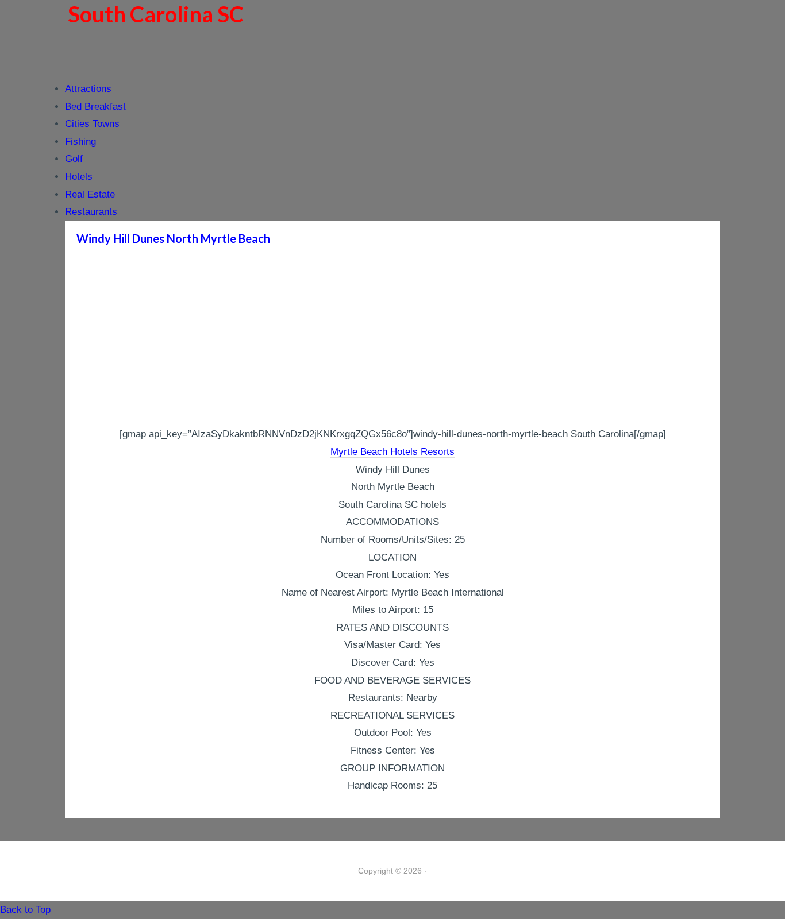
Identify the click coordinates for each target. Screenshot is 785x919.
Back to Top (25, 909)
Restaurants (91, 211)
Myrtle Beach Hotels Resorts (392, 451)
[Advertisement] (392, 339)
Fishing (80, 141)
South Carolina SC (156, 14)
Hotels (79, 176)
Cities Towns (92, 123)
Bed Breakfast (95, 106)
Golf (74, 158)
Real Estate (90, 194)
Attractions (88, 88)
